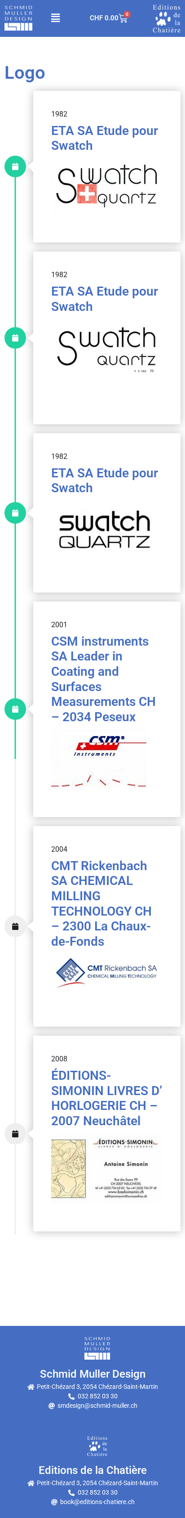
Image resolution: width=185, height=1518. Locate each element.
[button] (55, 18)
